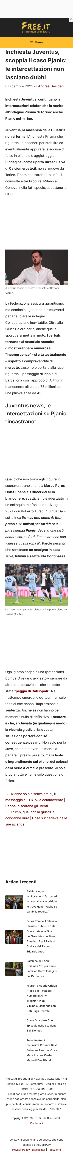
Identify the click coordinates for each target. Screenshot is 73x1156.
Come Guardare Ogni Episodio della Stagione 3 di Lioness (42, 1025)
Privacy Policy (21, 1149)
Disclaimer (38, 1149)
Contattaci (36, 1123)
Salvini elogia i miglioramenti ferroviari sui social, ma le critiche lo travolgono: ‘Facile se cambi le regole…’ (42, 901)
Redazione (54, 1149)
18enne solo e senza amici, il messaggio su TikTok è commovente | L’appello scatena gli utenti (35, 800)
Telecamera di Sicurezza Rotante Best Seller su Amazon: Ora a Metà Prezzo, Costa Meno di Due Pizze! (42, 1050)
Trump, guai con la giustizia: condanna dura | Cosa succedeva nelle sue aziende (36, 818)
